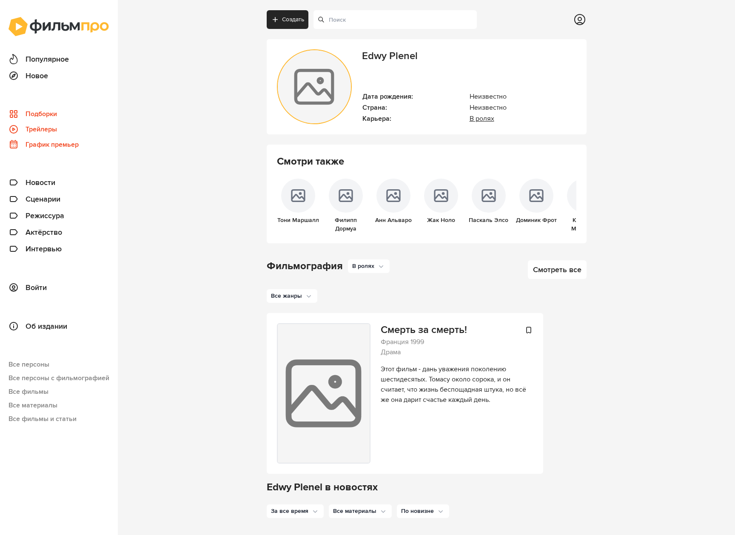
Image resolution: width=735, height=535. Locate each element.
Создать (293, 19)
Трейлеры (41, 129)
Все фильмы (28, 391)
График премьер (52, 144)
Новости (40, 182)
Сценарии (43, 199)
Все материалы (33, 405)
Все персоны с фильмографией (59, 378)
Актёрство (44, 232)
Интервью (44, 248)
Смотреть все (557, 269)
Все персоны (29, 364)
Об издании (46, 326)
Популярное (47, 59)
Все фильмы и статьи (43, 419)
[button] (295, 511)
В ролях (482, 118)
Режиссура (45, 215)
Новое (37, 75)
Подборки (41, 114)
